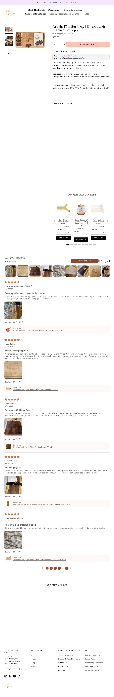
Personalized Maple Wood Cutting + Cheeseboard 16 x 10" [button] (35, 390)
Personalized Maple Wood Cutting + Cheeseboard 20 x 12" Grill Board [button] (39, 560)
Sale (86, 13)
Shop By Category (74, 9)
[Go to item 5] (59, 271)
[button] (102, 11)
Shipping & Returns (65, 655)
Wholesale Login (91, 674)
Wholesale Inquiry (92, 670)
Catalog (34, 666)
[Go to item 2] (22, 271)
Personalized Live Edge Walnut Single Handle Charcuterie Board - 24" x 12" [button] (41, 505)
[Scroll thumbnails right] (107, 271)
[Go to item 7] (83, 271)
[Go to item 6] (71, 271)
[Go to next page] (71, 568)
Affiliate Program (91, 666)
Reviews (61, 670)
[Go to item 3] (35, 271)
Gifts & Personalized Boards (64, 13)
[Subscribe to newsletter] (20, 669)
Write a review (84, 261)
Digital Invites (63, 666)
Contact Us (62, 663)
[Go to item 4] (47, 271)
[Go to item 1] (10, 271)
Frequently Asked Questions (69, 659)
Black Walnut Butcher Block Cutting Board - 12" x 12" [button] (33, 447)
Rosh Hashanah (36, 9)
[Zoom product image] (30, 40)
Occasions (53, 9)
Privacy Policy (90, 659)
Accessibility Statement (94, 663)
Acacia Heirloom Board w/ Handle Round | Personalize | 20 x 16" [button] (37, 330)
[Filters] (102, 261)
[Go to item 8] (95, 271)
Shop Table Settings (35, 13)
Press (33, 659)
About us (34, 655)
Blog (33, 663)
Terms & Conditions (92, 655)
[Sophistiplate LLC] (10, 12)
